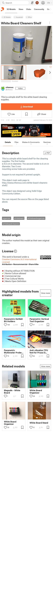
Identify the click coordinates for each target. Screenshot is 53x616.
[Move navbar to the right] (50, 9)
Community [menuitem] (39, 9)
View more (45, 293)
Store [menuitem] (21, 9)
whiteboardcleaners (11, 224)
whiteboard (19, 218)
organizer (6, 218)
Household (19, 17)
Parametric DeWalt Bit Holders (13, 320)
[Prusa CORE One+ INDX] (26, 130)
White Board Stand (39, 423)
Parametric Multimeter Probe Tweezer (13, 351)
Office (30, 17)
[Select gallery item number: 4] (15, 315)
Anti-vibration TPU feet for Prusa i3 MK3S (39, 351)
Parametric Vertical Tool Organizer (39, 320)
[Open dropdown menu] (49, 22)
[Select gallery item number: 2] (11, 315)
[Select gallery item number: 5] (17, 315)
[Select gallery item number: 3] (13, 315)
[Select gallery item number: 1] (9, 315)
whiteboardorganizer (36, 218)
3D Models (7, 17)
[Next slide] (49, 72)
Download (28, 106)
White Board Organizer (36, 391)
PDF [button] (48, 153)
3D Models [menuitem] (11, 9)
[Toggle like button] (5, 324)
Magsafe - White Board (12, 391)
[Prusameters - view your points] (37, 2)
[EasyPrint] (32, 3)
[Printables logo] (2, 9)
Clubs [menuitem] (28, 9)
